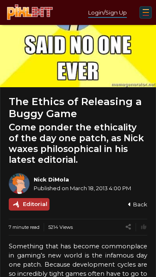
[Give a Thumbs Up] (143, 227)
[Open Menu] (145, 12)
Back (140, 204)
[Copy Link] (128, 227)
